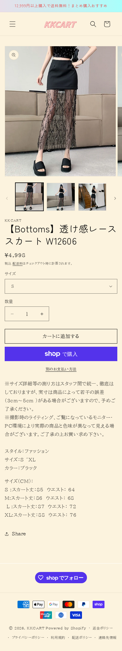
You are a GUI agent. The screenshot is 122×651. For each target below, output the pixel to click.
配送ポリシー (82, 637)
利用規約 (58, 637)
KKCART (35, 627)
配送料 (18, 263)
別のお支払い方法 (61, 369)
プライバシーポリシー (28, 637)
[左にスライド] (7, 198)
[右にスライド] (115, 198)
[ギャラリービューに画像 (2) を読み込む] (61, 197)
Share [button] (19, 534)
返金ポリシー (103, 628)
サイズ (10, 274)
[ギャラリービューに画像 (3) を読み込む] (92, 197)
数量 (9, 302)
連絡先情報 (108, 637)
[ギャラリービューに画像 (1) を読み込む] (29, 197)
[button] (12, 24)
